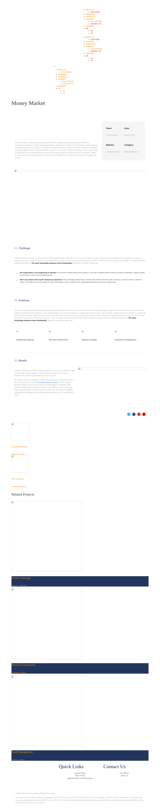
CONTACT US (96, 24)
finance (15, 585)
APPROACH (90, 14)
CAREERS (90, 26)
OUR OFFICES (96, 21)
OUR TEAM (95, 12)
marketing (23, 585)
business (15, 672)
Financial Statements (23, 664)
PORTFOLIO (90, 16)
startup (21, 759)
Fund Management (22, 751)
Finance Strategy (21, 577)
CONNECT (90, 19)
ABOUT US (90, 9)
